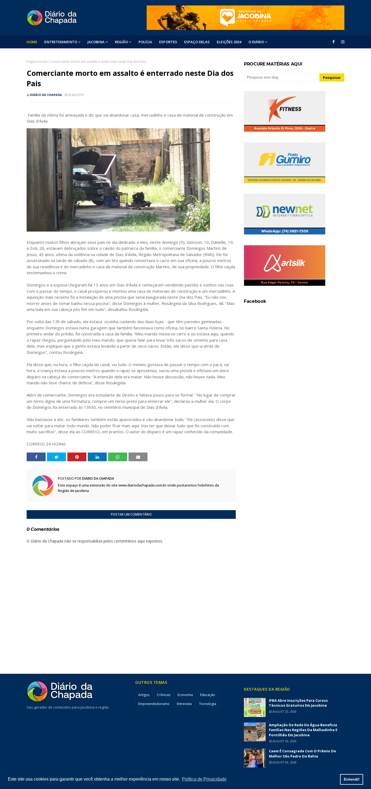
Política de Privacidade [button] (204, 779)
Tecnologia (207, 703)
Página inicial (36, 61)
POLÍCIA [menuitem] (145, 41)
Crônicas (163, 695)
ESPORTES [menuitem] (168, 41)
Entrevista (184, 703)
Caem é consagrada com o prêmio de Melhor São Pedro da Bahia (302, 754)
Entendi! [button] (352, 779)
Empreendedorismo (153, 703)
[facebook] (334, 41)
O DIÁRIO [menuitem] (256, 41)
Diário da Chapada (46, 95)
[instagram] (341, 41)
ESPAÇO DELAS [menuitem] (197, 41)
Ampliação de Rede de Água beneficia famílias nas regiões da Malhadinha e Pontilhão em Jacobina (303, 730)
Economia (185, 695)
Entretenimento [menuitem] (60, 41)
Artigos (143, 695)
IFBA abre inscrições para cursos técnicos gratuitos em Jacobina (298, 703)
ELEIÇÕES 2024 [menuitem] (229, 41)
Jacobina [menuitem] (96, 41)
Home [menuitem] (32, 41)
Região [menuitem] (121, 41)
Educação (207, 695)
